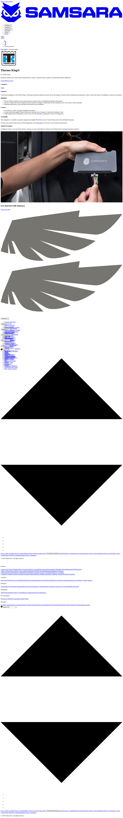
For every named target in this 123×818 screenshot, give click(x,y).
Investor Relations (31, 580)
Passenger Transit (38, 586)
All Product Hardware (68, 574)
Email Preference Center (66, 553)
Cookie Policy (42, 553)
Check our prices (5, 209)
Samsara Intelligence (40, 574)
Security (59, 580)
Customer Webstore (75, 605)
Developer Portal (9, 341)
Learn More (4, 80)
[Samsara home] (61, 21)
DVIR (52, 572)
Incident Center (50, 574)
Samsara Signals (85, 605)
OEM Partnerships (9, 333)
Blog (51, 580)
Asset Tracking (14, 571)
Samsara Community (10, 345)
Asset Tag (21, 571)
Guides (68, 605)
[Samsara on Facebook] (5, 537)
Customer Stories (9, 344)
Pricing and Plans (6, 580)
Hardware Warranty (78, 553)
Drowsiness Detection (45, 569)
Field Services (47, 586)
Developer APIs (8, 338)
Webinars (63, 605)
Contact (64, 580)
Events (58, 605)
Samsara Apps (33, 572)
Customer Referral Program (39, 605)
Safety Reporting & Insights (60, 569)
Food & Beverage (9, 330)
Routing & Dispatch (57, 571)
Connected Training (6, 574)
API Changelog (14, 599)
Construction (19, 586)
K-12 (60, 586)
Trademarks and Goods (73, 580)
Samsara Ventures (42, 580)
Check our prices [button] (9, 46)
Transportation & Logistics (11, 327)
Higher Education (74, 586)
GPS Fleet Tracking (39, 571)
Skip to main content (6, 1)
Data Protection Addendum (13, 555)
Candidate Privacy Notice (16, 553)
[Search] (2, 37)
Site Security (58, 574)
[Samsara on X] (5, 540)
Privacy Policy (5, 553)
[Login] (5, 45)
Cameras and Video (9, 322)
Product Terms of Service (91, 553)
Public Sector (55, 586)
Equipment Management (74, 569)
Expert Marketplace (40, 592)
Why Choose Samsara (86, 580)
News (48, 580)
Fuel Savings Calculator (43, 572)
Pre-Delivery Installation (18, 592)
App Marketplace (9, 336)
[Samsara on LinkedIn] (5, 547)
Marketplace (4, 49)
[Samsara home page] (12, 315)
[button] (61, 441)
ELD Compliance (59, 572)
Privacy (55, 580)
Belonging (23, 580)
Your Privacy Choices (52, 553)
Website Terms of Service (31, 553)
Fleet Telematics (28, 571)
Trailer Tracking (5, 571)
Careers (18, 580)
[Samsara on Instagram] (5, 544)
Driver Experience (9, 325)
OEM (2, 88)
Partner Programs (51, 605)
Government (65, 586)
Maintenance (48, 571)
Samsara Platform (30, 574)
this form (39, 123)
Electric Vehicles (19, 572)
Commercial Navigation (7, 572)
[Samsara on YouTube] (5, 550)
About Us (13, 580)
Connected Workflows (18, 574)
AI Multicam (15, 569)
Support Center (8, 347)
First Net (26, 572)
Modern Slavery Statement (28, 555)
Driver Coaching (34, 569)
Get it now (10, 80)
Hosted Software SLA (104, 553)
